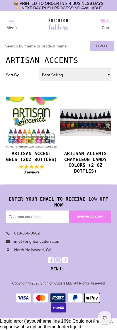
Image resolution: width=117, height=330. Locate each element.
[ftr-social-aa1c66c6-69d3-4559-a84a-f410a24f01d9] (51, 260)
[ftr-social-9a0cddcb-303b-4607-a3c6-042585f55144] (58, 260)
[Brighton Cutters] (58, 23)
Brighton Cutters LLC (56, 283)
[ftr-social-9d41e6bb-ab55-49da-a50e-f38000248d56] (65, 260)
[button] (31, 166)
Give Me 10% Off (90, 216)
